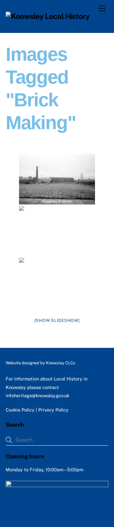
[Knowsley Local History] (48, 16)
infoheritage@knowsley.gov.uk (37, 395)
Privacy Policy (53, 409)
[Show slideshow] (57, 320)
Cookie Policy (20, 409)
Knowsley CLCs (60, 363)
